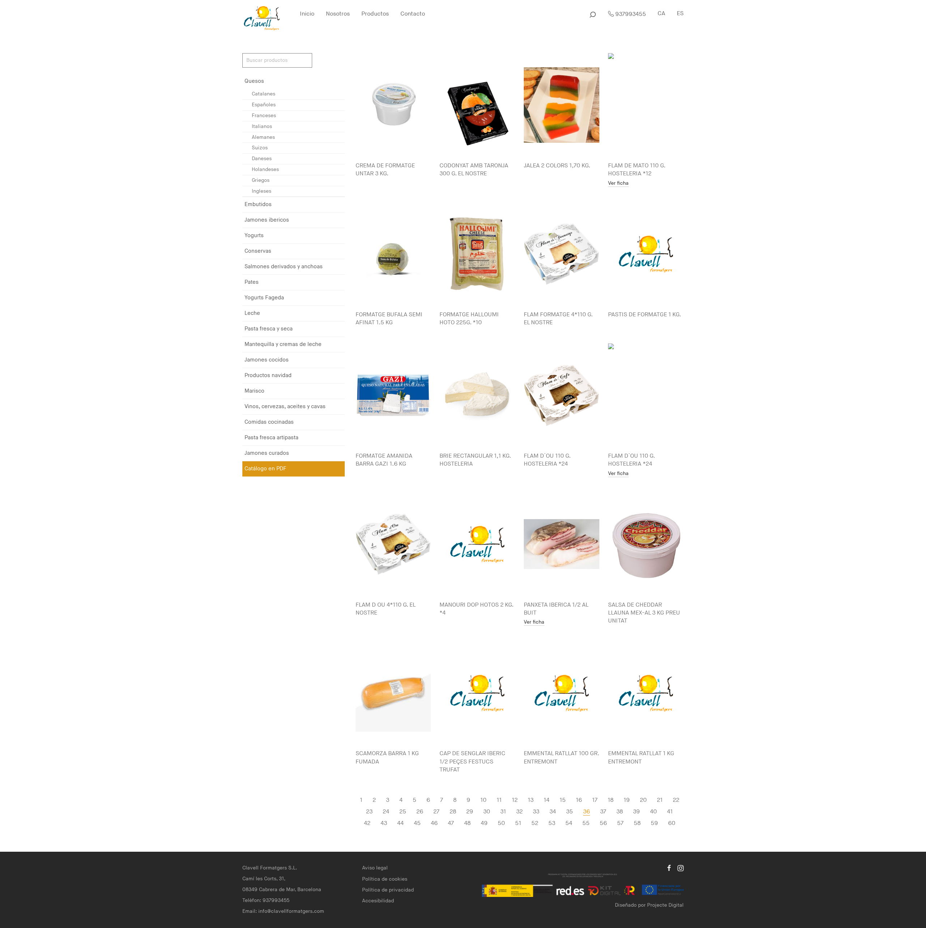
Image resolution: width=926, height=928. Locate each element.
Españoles (264, 105)
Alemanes (263, 137)
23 (369, 811)
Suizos (260, 148)
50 (501, 823)
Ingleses (261, 191)
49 (484, 823)
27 (436, 811)
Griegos (260, 180)
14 (546, 800)
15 (563, 800)
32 (519, 811)
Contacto (412, 13)
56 (603, 823)
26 (419, 811)
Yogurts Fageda (264, 297)
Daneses (262, 158)
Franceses (264, 115)
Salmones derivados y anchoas (284, 266)
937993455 (630, 14)
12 (515, 800)
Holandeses (265, 169)
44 (400, 823)
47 (451, 823)
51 (518, 823)
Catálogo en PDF (265, 468)
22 (676, 800)
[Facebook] (669, 868)
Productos (375, 13)
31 (503, 811)
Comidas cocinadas (269, 422)
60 (671, 823)
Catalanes (263, 94)
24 (386, 811)
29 (469, 811)
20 (643, 800)
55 (586, 823)
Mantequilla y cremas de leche (283, 344)
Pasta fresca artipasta (271, 437)
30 (486, 811)
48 (467, 823)
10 (483, 800)
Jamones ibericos (267, 220)
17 (595, 800)
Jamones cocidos (267, 359)
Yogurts (254, 235)
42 (367, 823)
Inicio (307, 13)
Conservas (258, 251)
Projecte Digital (665, 905)
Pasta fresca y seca (269, 328)
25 (402, 811)
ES (680, 13)
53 (551, 823)
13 (531, 800)
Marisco (254, 391)
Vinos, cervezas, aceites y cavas (285, 406)
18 (610, 800)
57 (620, 823)
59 (654, 823)
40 (653, 811)
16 (579, 800)
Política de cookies (384, 879)
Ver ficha (618, 183)
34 (552, 811)
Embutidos (258, 204)
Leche (252, 313)
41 (670, 811)
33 (536, 811)
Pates (252, 282)
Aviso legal (375, 868)
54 (568, 823)
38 (619, 811)
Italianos (262, 126)
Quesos (254, 81)
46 (434, 823)
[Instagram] (680, 868)
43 (384, 823)
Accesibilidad (378, 901)
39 (636, 811)
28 (453, 811)
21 (660, 800)
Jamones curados (267, 453)
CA (661, 13)
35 (569, 811)
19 (627, 800)
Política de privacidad (388, 890)
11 (499, 800)
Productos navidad (268, 375)
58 (637, 823)
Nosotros (338, 13)
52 (534, 823)
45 (417, 823)
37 (603, 811)
